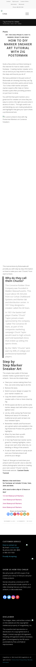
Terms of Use (15, 660)
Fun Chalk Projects (16, 35)
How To (27, 35)
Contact (8, 1)
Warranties (14, 4)
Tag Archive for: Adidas (11, 22)
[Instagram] (18, 514)
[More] (27, 514)
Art (6, 35)
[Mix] (21, 514)
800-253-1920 (20, 7)
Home (12, 23)
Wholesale (21, 4)
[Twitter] (11, 514)
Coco (30, 521)
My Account (15, 1)
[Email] (24, 514)
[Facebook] (8, 514)
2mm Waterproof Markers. (12, 503)
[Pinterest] (14, 514)
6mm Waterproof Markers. (12, 507)
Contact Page (14, 547)
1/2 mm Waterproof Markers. (13, 496)
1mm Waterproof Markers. (12, 500)
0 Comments (21, 521)
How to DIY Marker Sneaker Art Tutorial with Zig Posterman (18, 48)
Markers (10, 37)
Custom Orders (25, 1)
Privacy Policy (23, 660)
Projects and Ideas (21, 37)
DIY (16, 23)
